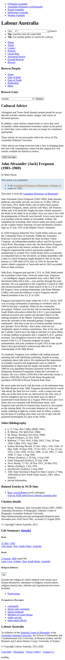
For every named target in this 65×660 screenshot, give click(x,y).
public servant (14, 617)
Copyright (6, 652)
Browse (11, 62)
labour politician (16, 611)
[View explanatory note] (3, 574)
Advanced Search (16, 56)
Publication (13, 83)
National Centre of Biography (35, 632)
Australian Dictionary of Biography (25, 6)
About (11, 45)
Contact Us (48, 652)
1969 (14, 558)
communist (13, 606)
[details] (26, 530)
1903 (12, 543)
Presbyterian (14, 593)
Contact (11, 48)
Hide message (9, 157)
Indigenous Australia (18, 12)
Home (11, 42)
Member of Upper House (20, 614)
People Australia (16, 9)
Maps (10, 85)
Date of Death (15, 80)
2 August (5, 558)
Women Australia (16, 15)
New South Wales (22, 546)
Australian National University (16, 635)
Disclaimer (18, 652)
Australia (36, 546)
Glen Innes (6, 546)
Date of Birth (14, 77)
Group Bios (13, 53)
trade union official (17, 620)
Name (11, 74)
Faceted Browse (16, 59)
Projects (11, 51)
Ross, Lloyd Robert (17, 492)
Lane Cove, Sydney (11, 561)
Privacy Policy (33, 652)
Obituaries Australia (17, 4)
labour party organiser (18, 609)
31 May (5, 543)
